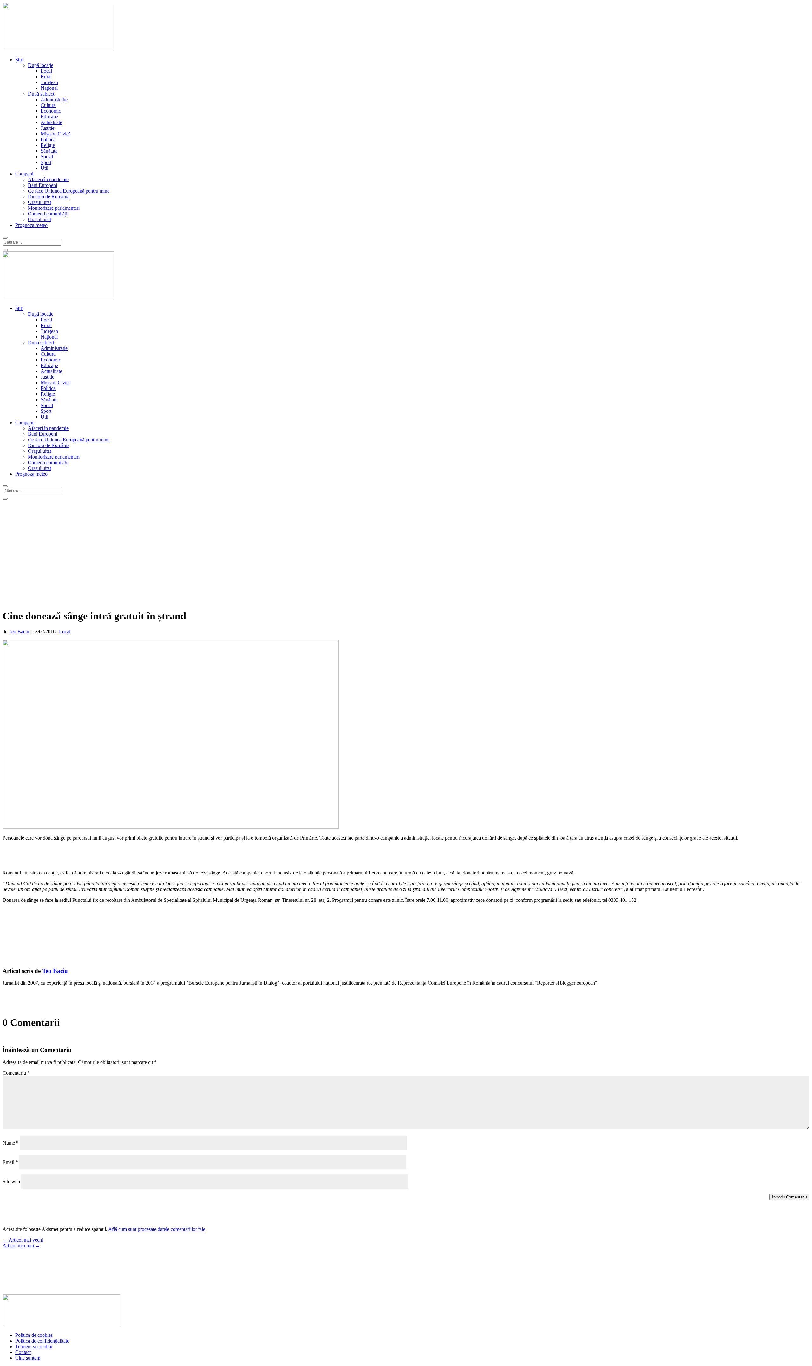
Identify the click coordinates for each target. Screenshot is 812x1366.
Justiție (47, 128)
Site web (11, 1181)
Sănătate (49, 151)
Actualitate (51, 122)
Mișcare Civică (56, 133)
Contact (23, 1352)
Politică (48, 139)
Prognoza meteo (31, 225)
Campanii (25, 173)
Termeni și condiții (33, 1346)
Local (46, 71)
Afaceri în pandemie (48, 179)
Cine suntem (27, 1358)
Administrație (54, 99)
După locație (40, 65)
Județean (49, 82)
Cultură (48, 105)
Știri (19, 59)
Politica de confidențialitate (42, 1340)
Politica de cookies (34, 1335)
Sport (46, 162)
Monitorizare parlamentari (54, 208)
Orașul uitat (39, 202)
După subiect (41, 93)
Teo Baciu (19, 631)
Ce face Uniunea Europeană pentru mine (68, 191)
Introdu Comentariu (789, 1197)
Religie (48, 145)
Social (47, 156)
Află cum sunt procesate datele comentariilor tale (156, 1229)
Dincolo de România (48, 196)
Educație (49, 116)
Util (44, 168)
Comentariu (16, 1073)
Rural (46, 76)
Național (49, 88)
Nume (11, 1142)
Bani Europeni (42, 185)
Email (10, 1162)
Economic (51, 111)
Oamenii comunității (48, 213)
